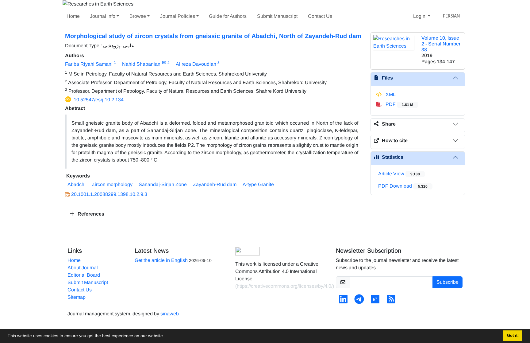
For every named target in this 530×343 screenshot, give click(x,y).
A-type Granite (258, 184)
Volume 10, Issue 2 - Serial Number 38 (441, 43)
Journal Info (102, 16)
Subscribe (447, 282)
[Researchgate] (375, 301)
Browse (137, 16)
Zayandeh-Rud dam (214, 184)
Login (420, 16)
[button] (166, 336)
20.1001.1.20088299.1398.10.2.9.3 (109, 194)
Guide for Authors (228, 16)
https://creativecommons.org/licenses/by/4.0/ (284, 286)
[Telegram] (359, 301)
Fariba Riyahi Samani (89, 64)
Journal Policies (177, 16)
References (90, 213)
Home (73, 16)
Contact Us (320, 16)
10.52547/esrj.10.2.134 (99, 99)
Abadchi (76, 184)
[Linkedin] (343, 301)
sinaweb (169, 313)
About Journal (82, 267)
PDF (398, 104)
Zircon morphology (112, 184)
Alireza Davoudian (196, 64)
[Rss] (391, 301)
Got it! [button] (513, 335)
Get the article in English (161, 260)
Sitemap (76, 297)
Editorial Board (83, 275)
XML (390, 94)
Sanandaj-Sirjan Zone (163, 184)
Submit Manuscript (277, 16)
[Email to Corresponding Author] (164, 62)
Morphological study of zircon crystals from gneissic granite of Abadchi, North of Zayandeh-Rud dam (213, 36)
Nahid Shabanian (141, 64)
